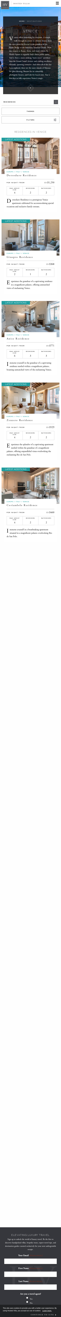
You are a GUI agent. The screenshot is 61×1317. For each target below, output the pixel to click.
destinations (34, 21)
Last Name (30, 1281)
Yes (31, 1299)
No (31, 1303)
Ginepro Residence (20, 257)
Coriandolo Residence (22, 505)
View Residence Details (26, 156)
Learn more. (47, 1311)
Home (22, 21)
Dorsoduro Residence (22, 175)
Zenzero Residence (20, 420)
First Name (30, 1268)
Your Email (30, 1255)
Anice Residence (18, 338)
